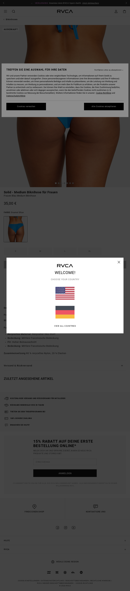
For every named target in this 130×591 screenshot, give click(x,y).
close (119, 262)
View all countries (65, 326)
